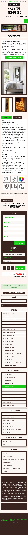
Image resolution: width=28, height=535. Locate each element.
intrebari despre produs (7, 200)
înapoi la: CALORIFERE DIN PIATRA (14, 293)
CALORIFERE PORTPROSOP (9, 350)
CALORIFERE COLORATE (8, 399)
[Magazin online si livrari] (14, 186)
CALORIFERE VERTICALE (8, 338)
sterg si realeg (19, 243)
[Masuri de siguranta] (6, 186)
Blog (4, 444)
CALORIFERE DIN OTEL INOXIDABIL (11, 396)
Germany (17, 519)
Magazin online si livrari (8, 456)
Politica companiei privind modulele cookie (12, 468)
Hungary (21, 519)
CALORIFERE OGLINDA (8, 402)
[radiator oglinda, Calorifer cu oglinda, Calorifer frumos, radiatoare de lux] (14, 78)
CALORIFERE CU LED (7, 423)
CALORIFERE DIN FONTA (8, 389)
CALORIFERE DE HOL (7, 414)
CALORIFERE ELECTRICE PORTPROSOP (12, 353)
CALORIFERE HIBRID (7, 359)
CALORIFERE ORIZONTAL (8, 335)
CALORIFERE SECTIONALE (9, 341)
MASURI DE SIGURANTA (8, 465)
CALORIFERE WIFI (7, 432)
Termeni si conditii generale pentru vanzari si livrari (13, 459)
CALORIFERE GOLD (7, 380)
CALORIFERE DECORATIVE (9, 332)
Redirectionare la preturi (14, 57)
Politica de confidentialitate (8, 462)
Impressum (5, 471)
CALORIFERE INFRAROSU (8, 426)
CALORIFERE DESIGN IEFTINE (9, 365)
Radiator (4, 1)
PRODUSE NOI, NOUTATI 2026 (9, 313)
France (13, 519)
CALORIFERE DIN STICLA (8, 405)
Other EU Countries (9, 520)
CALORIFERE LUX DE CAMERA (10, 323)
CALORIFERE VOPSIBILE (8, 420)
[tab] (6, 117)
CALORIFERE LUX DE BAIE (9, 329)
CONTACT (23, 16)
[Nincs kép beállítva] (7, 105)
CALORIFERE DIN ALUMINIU (9, 377)
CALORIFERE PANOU (7, 344)
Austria (2, 519)
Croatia (10, 519)
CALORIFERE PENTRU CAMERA (10, 320)
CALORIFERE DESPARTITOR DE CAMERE (12, 429)
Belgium (6, 519)
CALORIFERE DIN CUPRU (8, 393)
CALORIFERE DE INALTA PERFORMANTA (12, 362)
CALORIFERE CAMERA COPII (9, 417)
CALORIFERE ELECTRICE (8, 356)
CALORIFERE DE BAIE (8, 326)
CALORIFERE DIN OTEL (8, 374)
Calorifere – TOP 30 (7, 441)
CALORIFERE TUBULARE (8, 347)
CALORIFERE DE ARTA (8, 316)
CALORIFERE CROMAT (8, 383)
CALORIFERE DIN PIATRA (13, 1)
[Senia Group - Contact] (21, 186)
